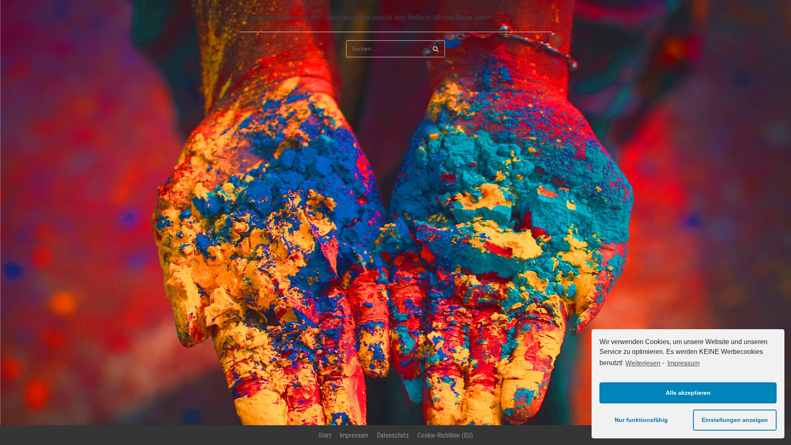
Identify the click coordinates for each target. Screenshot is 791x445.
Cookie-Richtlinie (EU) (445, 435)
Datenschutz (393, 435)
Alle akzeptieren (688, 392)
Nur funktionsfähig (641, 420)
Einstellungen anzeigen (735, 420)
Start (324, 435)
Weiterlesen (642, 363)
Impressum (683, 363)
